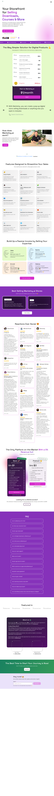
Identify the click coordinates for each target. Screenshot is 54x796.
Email (14, 681)
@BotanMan (18, 653)
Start (27, 97)
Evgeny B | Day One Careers (17, 114)
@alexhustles (38, 653)
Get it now (27, 504)
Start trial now (16, 492)
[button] (27, 521)
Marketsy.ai (35, 624)
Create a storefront (9, 31)
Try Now (5, 145)
